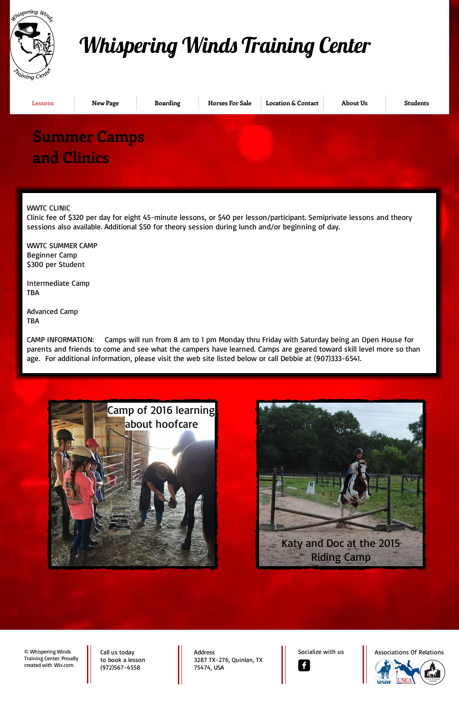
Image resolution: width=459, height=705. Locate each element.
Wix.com (64, 665)
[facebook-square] (304, 665)
